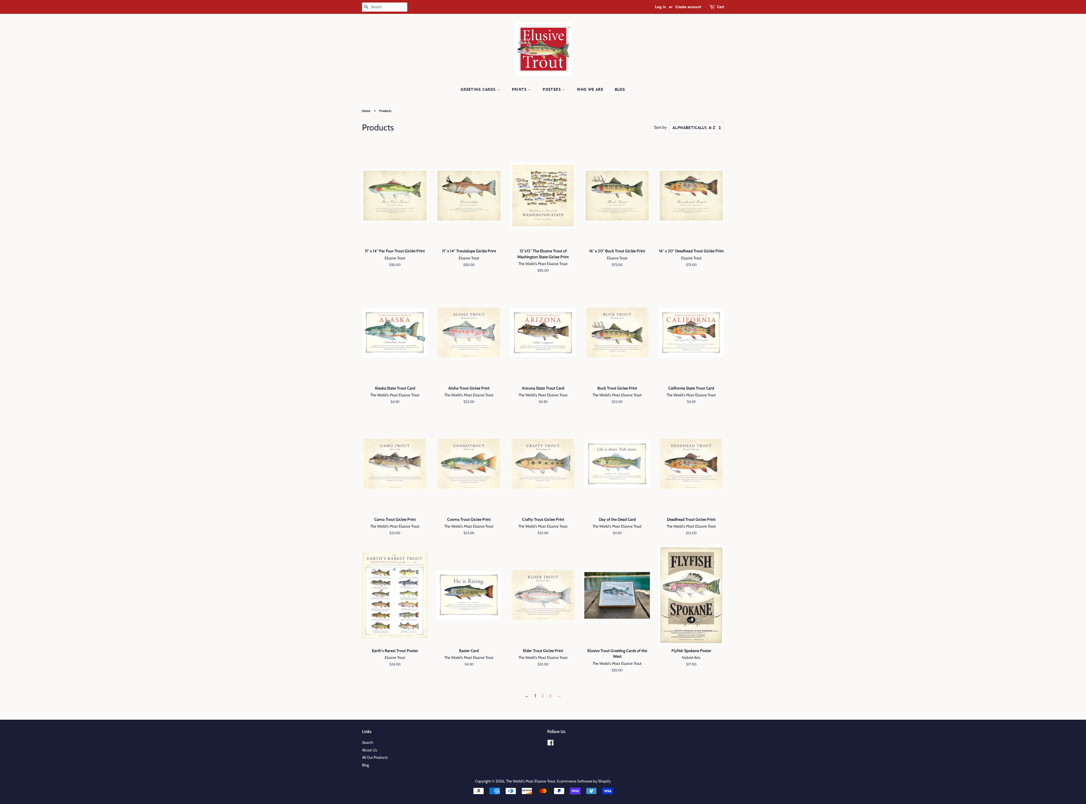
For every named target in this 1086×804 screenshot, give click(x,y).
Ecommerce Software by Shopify (584, 781)
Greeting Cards (479, 89)
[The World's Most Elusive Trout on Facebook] (550, 743)
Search (367, 742)
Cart (720, 6)
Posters (552, 89)
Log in (660, 6)
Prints (520, 89)
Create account (688, 6)
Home (366, 111)
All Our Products (375, 757)
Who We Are (590, 89)
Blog (620, 89)
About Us (369, 750)
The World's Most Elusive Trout (530, 781)
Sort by (660, 127)
